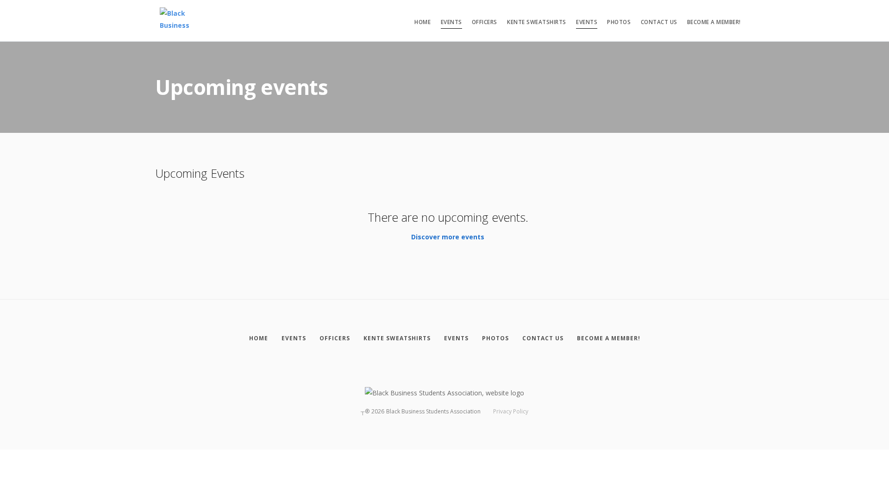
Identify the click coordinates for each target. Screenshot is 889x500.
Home (422, 22)
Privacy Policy (510, 411)
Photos (619, 22)
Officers (484, 22)
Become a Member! (714, 22)
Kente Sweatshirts (536, 22)
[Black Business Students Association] (180, 21)
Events (451, 22)
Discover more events (447, 236)
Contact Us (659, 22)
